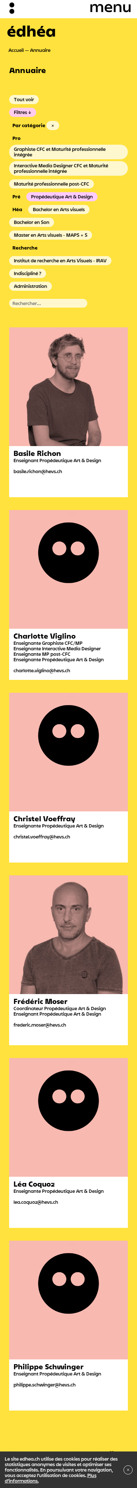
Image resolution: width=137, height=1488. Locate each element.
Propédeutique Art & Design (62, 196)
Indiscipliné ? (27, 273)
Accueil (16, 50)
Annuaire (40, 50)
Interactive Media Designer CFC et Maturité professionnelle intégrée (61, 168)
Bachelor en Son (31, 222)
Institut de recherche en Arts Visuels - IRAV (60, 260)
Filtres (20, 112)
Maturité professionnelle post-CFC (51, 184)
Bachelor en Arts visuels (59, 209)
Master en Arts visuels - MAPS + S (50, 235)
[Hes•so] (104, 1450)
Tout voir (24, 99)
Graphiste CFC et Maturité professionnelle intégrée (60, 151)
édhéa (31, 30)
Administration (30, 286)
